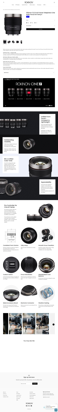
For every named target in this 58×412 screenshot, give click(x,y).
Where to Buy (32, 396)
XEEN (44, 4)
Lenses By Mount (24, 4)
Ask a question (28, 25)
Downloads (31, 392)
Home (13, 4)
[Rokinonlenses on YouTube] (31, 405)
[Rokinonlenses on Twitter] (28, 405)
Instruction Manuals (32, 393)
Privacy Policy (5, 395)
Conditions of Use (5, 396)
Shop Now (40, 29)
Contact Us (4, 393)
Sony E (27, 20)
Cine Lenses (39, 4)
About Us (4, 392)
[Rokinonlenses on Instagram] (29, 405)
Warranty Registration (33, 395)
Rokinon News (32, 398)
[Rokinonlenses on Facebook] (26, 405)
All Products (17, 4)
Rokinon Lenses (32, 4)
